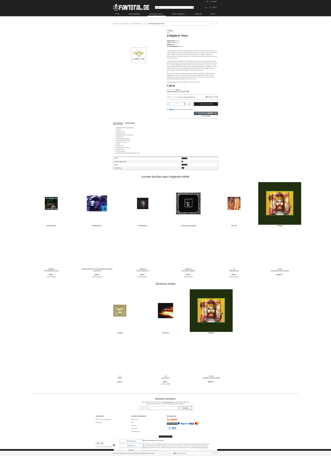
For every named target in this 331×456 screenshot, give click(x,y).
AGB (132, 422)
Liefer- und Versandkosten (103, 419)
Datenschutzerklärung (202, 447)
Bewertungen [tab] (130, 123)
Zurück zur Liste (118, 23)
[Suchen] (192, 7)
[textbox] (192, 453)
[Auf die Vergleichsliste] (160, 33)
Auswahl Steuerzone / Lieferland (177, 91)
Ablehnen (131, 450)
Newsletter (99, 422)
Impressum (134, 428)
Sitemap (133, 425)
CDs (174, 44)
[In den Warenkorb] (114, 29)
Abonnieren (185, 408)
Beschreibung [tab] (118, 123)
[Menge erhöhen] (189, 104)
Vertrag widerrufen (165, 437)
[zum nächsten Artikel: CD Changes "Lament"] (212, 24)
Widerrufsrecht (135, 431)
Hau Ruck (184, 158)
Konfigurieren (131, 445)
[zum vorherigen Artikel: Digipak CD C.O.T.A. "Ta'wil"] (216, 24)
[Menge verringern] (169, 104)
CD (183, 167)
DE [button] (207, 1)
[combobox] (192, 453)
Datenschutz (134, 419)
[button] (206, 7)
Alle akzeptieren (131, 441)
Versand (177, 90)
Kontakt (214, 1)
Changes (170, 30)
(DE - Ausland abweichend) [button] (187, 97)
